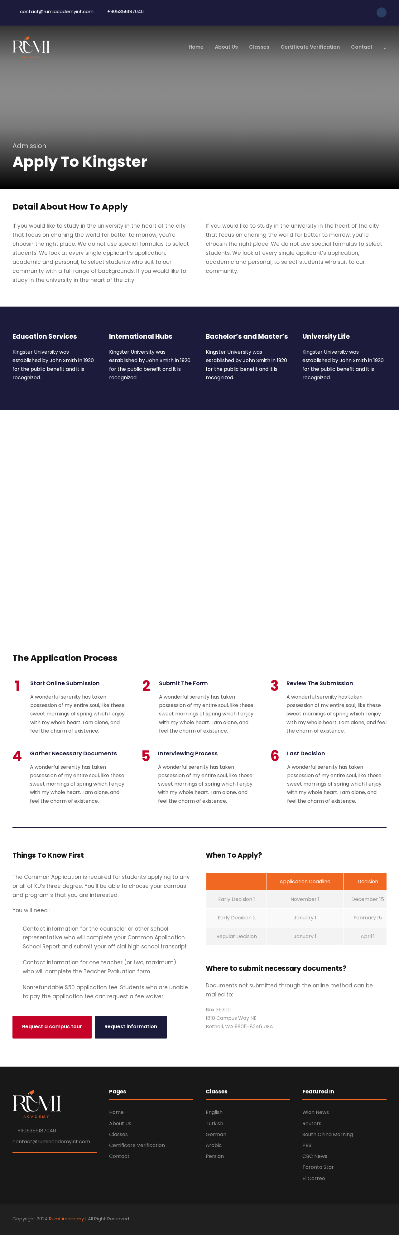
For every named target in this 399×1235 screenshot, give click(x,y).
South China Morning (327, 1134)
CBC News (314, 1156)
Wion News (315, 1112)
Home (196, 47)
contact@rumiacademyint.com (51, 1141)
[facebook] (350, 12)
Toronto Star (318, 1167)
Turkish (214, 1123)
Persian (215, 1156)
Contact (362, 47)
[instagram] (367, 12)
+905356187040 (36, 1130)
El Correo (313, 1178)
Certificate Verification (310, 47)
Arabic (214, 1145)
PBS (306, 1145)
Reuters (311, 1123)
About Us (226, 47)
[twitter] (358, 12)
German (216, 1134)
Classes (259, 47)
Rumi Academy (66, 1218)
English (214, 1112)
